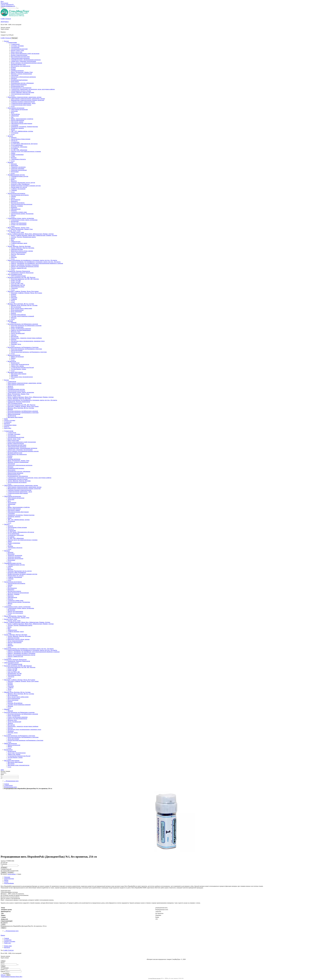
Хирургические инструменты (16, 193)
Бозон (13, 179)
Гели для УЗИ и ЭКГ (17, 283)
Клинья (13, 69)
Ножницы (14, 207)
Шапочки (14, 257)
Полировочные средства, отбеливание (22, 83)
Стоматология (12, 42)
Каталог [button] (6, 380)
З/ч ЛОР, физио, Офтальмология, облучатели (24, 143)
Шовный (10, 321)
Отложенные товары (10, 425)
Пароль (3, 971)
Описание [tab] (7, 877)
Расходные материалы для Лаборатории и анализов (23, 324)
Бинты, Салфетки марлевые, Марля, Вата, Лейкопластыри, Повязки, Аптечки (31, 234)
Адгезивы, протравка (17, 45)
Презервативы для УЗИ (18, 285)
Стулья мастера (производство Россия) (22, 367)
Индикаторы (15, 221)
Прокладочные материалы (19, 84)
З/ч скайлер (14, 148)
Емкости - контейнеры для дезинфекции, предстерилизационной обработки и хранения (37, 263)
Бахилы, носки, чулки (17, 50)
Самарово (14, 190)
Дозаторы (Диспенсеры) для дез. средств (23, 182)
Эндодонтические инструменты (20, 94)
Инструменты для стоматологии (20, 66)
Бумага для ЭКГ (16, 282)
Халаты (13, 255)
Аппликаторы (15, 47)
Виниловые (14, 165)
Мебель (13, 358)
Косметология (12, 361)
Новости (6, 426)
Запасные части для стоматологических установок (26, 151)
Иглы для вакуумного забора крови (21, 308)
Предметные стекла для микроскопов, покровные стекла (28, 341)
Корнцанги (14, 201)
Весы (12, 112)
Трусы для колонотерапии (18, 252)
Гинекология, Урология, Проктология (19, 271)
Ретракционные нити (17, 86)
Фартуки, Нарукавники (18, 254)
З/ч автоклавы (15, 142)
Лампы (13, 153)
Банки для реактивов (17, 327)
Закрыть (3, 927)
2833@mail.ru (5, 21)
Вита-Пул (14, 181)
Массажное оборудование (15, 372)
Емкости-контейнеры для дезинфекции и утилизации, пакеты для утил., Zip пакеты (32, 260)
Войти (8, 975)
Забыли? (3, 975)
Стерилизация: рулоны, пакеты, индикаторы (21, 218)
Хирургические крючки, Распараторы (22, 213)
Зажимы (13, 196)
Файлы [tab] (6, 880)
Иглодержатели (15, 199)
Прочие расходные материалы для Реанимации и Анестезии (29, 352)
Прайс (6, 418)
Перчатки (14, 78)
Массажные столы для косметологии (22, 377)
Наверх (3, 935)
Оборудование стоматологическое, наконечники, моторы (24, 97)
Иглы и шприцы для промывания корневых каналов (26, 63)
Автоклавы (14, 111)
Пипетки (13, 339)
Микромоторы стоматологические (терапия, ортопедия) (27, 100)
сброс (2, 769)
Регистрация (4, 3)
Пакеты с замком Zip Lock (18, 268)
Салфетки (14, 299)
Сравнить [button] (3, 872)
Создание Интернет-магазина (154, 978)
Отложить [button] (10, 872)
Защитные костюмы (17, 249)
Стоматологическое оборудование (21, 105)
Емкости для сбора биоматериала (21, 330)
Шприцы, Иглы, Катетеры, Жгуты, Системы (21, 303)
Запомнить (5, 973)
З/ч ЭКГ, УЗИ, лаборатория (19, 150)
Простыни (14, 297)
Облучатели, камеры (17, 122)
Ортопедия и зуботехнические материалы (23, 77)
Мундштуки (14, 336)
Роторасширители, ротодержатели (21, 87)
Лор (12, 117)
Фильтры (13, 157)
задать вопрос (12, 874)
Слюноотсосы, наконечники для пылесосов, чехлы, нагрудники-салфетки (33, 89)
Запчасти (10, 136)
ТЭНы (13, 156)
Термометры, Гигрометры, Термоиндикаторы (24, 126)
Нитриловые (15, 171)
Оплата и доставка (9, 420)
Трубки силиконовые (17, 154)
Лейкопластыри (15, 241)
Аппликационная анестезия (19, 49)
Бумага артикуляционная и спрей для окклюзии (25, 53)
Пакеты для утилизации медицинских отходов (25, 266)
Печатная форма (9, 883)
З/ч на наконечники (17, 145)
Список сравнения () (7, 4)
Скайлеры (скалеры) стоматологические (23, 101)
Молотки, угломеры (17, 206)
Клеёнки (13, 294)
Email (2, 969)
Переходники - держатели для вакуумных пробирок (26, 338)
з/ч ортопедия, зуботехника (19, 146)
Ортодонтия (14, 75)
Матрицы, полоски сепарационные (21, 73)
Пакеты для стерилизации (18, 223)
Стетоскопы (14, 125)
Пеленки (13, 296)
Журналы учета (15, 331)
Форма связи (8, 946)
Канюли (13, 313)
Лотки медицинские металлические (21, 204)
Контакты (7, 423)
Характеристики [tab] (9, 878)
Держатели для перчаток (18, 167)
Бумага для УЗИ (16, 280)
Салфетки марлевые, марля (19, 243)
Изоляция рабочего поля (18, 64)
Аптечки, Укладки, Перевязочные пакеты (23, 237)
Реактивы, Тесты (16, 344)
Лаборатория (15, 115)
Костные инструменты (17, 202)
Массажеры (14, 375)
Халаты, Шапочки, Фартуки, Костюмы (22, 92)
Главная (6, 784)
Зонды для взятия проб (18, 333)
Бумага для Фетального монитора (21, 328)
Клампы (13, 67)
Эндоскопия (14, 132)
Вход (2, 1)
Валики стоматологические (19, 55)
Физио (13, 129)
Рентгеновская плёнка (17, 286)
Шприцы (13, 317)
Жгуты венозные (16, 307)
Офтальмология (15, 209)
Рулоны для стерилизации (18, 224)
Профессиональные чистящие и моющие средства (26, 185)
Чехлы (13, 300)
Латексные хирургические (19, 170)
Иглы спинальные (16, 311)
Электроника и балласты (18, 159)
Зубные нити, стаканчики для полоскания (23, 61)
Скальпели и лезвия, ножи (19, 212)
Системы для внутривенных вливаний (22, 316)
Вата (12, 240)
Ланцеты (13, 335)
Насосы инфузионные (17, 120)
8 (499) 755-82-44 (6, 18)
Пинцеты (14, 210)
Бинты (13, 238)
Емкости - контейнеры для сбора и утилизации (25, 265)
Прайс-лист (7, 943)
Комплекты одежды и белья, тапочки (22, 251)
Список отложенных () (8, 6)
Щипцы (13, 215)
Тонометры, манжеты (17, 128)
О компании (7, 422)
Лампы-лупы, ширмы (17, 366)
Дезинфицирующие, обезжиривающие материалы (26, 59)
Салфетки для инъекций (18, 188)
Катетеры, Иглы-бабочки (18, 314)
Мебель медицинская (14, 355)
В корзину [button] (4, 867)
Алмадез (13, 178)
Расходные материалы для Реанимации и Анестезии (23, 347)
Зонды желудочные (16, 350)
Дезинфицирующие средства (16, 174)
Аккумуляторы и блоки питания (20, 139)
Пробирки (14, 342)
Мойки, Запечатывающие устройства (22, 119)
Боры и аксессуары (16, 52)
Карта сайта (7, 428)
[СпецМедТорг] (15, 15)
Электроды (14, 288)
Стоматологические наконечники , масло (23, 103)
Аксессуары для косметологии (20, 364)
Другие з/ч (14, 140)
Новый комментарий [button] (6, 921)
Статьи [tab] (6, 881)
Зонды (13, 198)
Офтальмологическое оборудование (21, 123)
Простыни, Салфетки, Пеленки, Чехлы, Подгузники (23, 291)
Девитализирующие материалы (20, 58)
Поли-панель (15, 81)
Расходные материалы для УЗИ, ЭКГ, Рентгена (21, 277)
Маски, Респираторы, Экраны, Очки (22, 72)
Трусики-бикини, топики (18, 369)
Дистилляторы (15, 114)
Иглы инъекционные (17, 310)
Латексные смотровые (17, 168)
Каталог (6, 41)
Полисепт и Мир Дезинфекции (20, 184)
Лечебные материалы (17, 70)
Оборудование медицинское (16, 108)
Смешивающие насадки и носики (21, 91)
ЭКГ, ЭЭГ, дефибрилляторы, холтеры (22, 131)
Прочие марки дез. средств (19, 187)
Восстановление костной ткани (20, 56)
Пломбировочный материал (19, 80)
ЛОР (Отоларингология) (15, 274)
